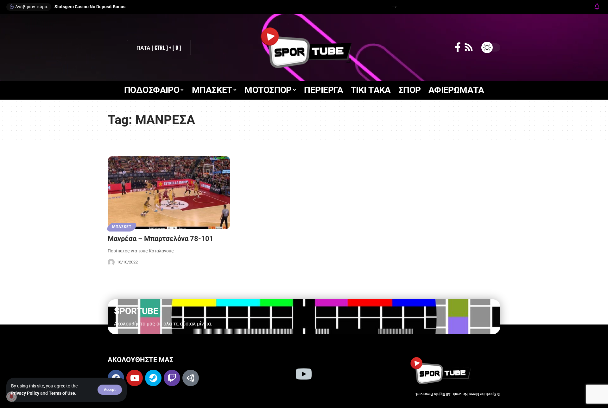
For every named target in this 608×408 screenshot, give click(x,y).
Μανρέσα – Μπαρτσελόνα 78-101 (160, 239)
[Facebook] (457, 47)
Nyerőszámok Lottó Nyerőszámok (88, 6)
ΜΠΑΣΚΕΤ (121, 227)
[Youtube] (134, 378)
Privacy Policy (25, 393)
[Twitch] (172, 378)
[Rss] (468, 47)
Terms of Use (62, 393)
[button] (110, 390)
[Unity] (190, 378)
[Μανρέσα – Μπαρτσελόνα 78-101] (169, 192)
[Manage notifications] (11, 397)
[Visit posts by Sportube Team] (111, 262)
